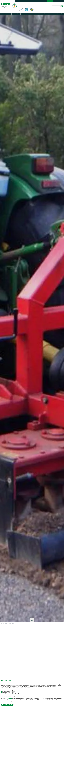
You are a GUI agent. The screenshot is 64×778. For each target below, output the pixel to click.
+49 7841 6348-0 (21, 0)
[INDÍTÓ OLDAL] (10, 14)
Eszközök (5, 623)
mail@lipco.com (30, 0)
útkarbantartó (9, 690)
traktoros (10, 698)
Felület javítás (11, 623)
